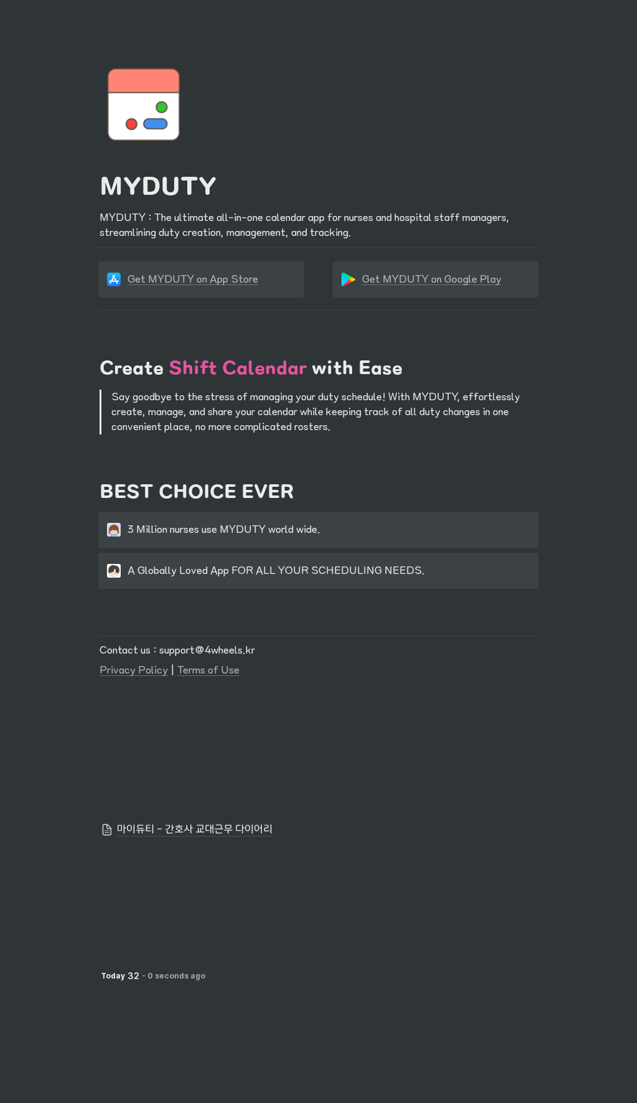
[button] (318, 829)
